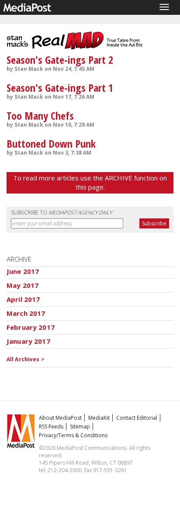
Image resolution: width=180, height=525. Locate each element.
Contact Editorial (136, 417)
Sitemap (80, 426)
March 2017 (26, 313)
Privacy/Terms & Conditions (73, 435)
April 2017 (23, 299)
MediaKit (99, 417)
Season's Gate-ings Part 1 (60, 87)
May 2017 (22, 285)
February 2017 (31, 327)
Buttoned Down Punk (51, 143)
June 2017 (23, 271)
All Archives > (26, 359)
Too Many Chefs (40, 115)
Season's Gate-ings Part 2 (60, 59)
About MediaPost (60, 417)
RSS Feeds (51, 426)
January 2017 (28, 341)
